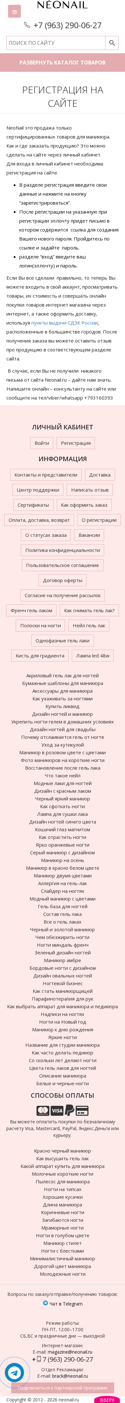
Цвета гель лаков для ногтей (62, 1068)
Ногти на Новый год (62, 1021)
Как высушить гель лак (62, 1158)
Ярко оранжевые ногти (62, 844)
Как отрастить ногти (62, 837)
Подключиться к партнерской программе (63, 1388)
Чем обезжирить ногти (62, 937)
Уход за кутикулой (62, 744)
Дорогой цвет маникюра (62, 1266)
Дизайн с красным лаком (62, 791)
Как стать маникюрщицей (63, 991)
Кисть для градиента (40, 655)
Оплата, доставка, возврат (39, 520)
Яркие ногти (62, 1037)
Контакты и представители (45, 474)
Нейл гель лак (89, 625)
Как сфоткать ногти (62, 806)
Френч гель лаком (31, 610)
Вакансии (89, 535)
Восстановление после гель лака (62, 768)
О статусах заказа (46, 535)
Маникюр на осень (62, 860)
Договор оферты (62, 580)
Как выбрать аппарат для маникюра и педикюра (62, 1006)
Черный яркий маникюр (62, 798)
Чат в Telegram (65, 1304)
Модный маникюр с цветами (62, 898)
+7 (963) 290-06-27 (68, 25)
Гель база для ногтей (63, 906)
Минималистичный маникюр (62, 1258)
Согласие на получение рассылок (63, 595)
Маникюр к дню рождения (62, 1029)
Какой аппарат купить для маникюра (62, 1166)
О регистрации (99, 520)
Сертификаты (33, 505)
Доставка (100, 474)
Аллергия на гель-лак (62, 883)
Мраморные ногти (62, 1227)
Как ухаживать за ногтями (62, 698)
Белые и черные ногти (62, 1083)
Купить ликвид (62, 706)
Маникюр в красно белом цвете (62, 868)
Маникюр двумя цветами (63, 875)
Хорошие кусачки (63, 1197)
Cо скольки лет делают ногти (62, 1060)
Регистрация (76, 443)
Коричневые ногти (62, 1212)
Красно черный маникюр (62, 1150)
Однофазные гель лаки (62, 640)
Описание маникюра (62, 1075)
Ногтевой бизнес (63, 983)
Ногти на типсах (62, 1189)
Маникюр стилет (62, 1243)
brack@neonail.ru (70, 1376)
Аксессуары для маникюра (62, 691)
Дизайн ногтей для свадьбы (63, 729)
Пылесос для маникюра (63, 1181)
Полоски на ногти (40, 625)
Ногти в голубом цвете (62, 1235)
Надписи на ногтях (62, 1014)
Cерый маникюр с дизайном (62, 852)
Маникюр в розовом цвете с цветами (62, 752)
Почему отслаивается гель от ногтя (62, 737)
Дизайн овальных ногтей (62, 975)
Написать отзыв (90, 489)
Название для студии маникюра (62, 1045)
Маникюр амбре (62, 960)
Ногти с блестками (62, 1250)
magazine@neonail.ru (70, 1352)
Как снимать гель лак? (89, 610)
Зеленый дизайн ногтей (63, 952)
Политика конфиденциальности (62, 550)
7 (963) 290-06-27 (68, 1359)
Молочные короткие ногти (62, 1174)
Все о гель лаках (62, 921)
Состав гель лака (62, 914)
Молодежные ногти (63, 1274)
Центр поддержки (38, 489)
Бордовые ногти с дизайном (62, 968)
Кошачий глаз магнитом (62, 829)
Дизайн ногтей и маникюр (62, 714)
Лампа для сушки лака (62, 814)
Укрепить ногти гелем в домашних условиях (62, 721)
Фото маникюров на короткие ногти (62, 760)
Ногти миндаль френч (62, 945)
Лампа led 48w (93, 655)
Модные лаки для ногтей (63, 783)
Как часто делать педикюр (62, 1052)
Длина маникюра (62, 1204)
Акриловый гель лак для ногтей (62, 675)
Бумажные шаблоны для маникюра (62, 683)
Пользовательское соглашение (62, 565)
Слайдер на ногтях (62, 891)
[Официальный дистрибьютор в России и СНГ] (62, 9)
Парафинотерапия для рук (62, 998)
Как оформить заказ (84, 505)
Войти (42, 443)
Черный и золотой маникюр (62, 929)
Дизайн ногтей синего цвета (62, 821)
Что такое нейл (62, 775)
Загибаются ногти (62, 1220)
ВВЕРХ (107, 1400)
